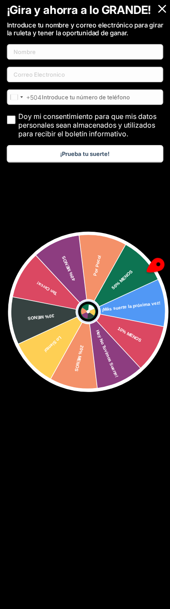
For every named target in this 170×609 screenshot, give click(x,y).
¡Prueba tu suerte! (84, 153)
